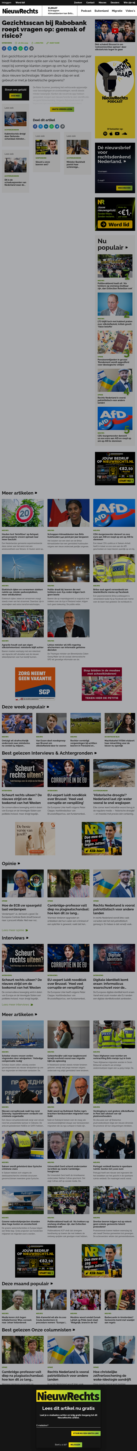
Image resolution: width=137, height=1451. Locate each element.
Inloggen (75, 1445)
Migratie (117, 10)
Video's (130, 10)
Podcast (86, 10)
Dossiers (115, 2)
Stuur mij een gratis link (86, 1433)
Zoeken (78, 2)
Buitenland (102, 10)
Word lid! (20, 2)
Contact (90, 2)
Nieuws (102, 2)
